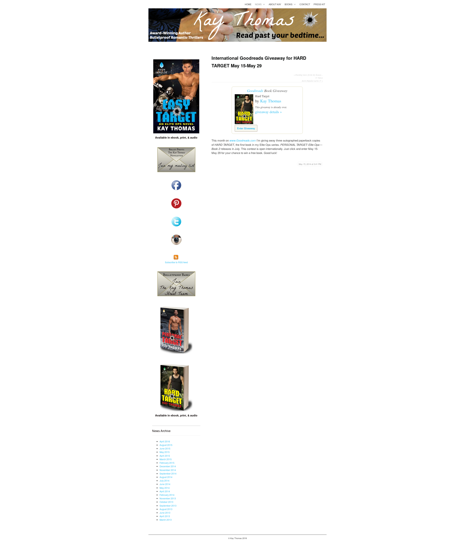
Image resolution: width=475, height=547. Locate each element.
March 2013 (166, 519)
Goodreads (255, 90)
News (320, 77)
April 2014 (165, 491)
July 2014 (164, 480)
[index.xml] (176, 259)
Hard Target (262, 96)
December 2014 (168, 466)
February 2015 (167, 462)
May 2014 (165, 487)
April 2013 (165, 516)
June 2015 (165, 448)
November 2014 (168, 470)
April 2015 (165, 455)
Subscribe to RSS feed (176, 262)
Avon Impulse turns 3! (312, 80)
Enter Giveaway (246, 128)
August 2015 (166, 444)
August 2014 (166, 477)
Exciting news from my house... (308, 74)
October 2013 (166, 501)
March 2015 (166, 459)
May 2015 (165, 452)
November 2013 (168, 498)
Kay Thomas (270, 101)
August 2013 (166, 509)
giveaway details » (268, 111)
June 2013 (165, 512)
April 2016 (165, 441)
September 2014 (168, 473)
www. (233, 140)
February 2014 (167, 494)
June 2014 (165, 484)
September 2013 (168, 505)
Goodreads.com (246, 140)
